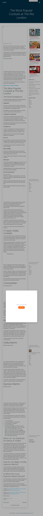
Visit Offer (21, 307)
